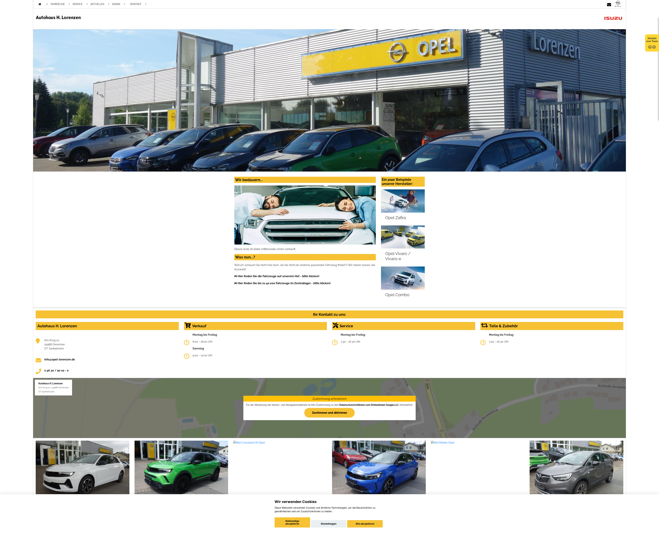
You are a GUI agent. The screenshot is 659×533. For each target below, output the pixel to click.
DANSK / (118, 4)
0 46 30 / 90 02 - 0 (56, 370)
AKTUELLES (97, 4)
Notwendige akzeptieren (292, 522)
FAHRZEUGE (58, 4)
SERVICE (78, 4)
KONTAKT (135, 4)
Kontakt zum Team (652, 40)
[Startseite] (618, 4)
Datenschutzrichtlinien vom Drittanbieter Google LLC (369, 404)
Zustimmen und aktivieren (329, 412)
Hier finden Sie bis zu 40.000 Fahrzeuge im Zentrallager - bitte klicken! (284, 283)
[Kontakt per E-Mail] (609, 4)
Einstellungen (328, 523)
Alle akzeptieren (365, 523)
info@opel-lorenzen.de (59, 359)
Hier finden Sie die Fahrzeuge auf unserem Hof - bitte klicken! (278, 276)
